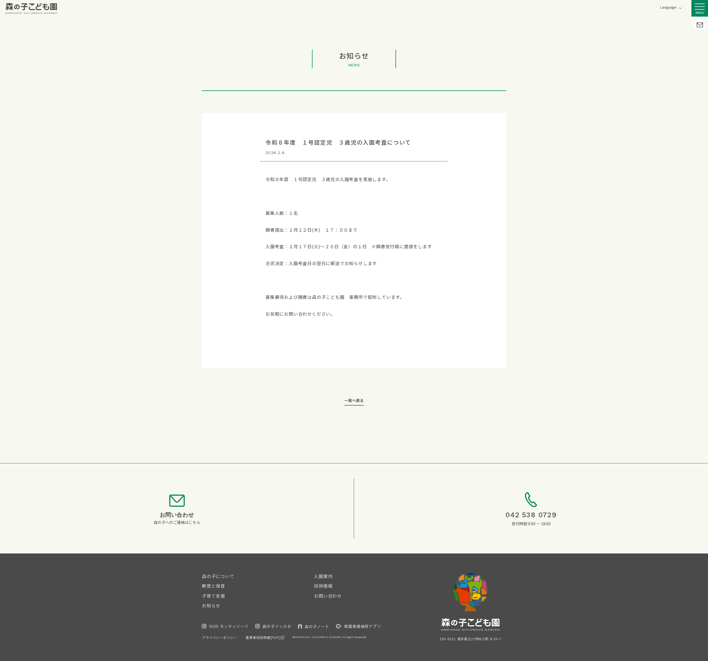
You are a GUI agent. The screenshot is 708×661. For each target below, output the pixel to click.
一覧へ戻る (354, 400)
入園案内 (323, 576)
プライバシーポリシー (219, 637)
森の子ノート (317, 626)
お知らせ (211, 605)
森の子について (218, 576)
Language (668, 7)
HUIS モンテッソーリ (229, 626)
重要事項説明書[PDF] (263, 637)
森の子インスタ (276, 626)
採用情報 (323, 585)
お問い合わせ (328, 595)
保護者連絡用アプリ (362, 626)
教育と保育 (213, 585)
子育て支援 (213, 595)
